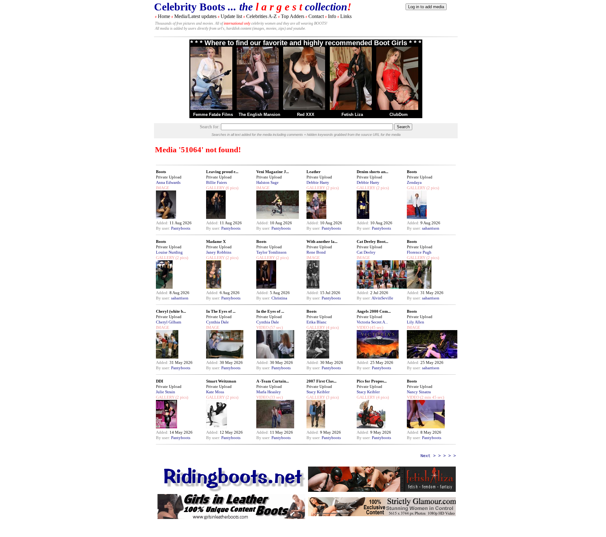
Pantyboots (180, 228)
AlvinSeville (382, 298)
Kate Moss (215, 391)
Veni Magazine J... (272, 171)
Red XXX (305, 114)
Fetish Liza (352, 114)
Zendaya (414, 182)
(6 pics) (231, 187)
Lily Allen (415, 322)
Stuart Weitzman (221, 381)
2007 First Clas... (321, 381)
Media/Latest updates (195, 16)
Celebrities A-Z (261, 16)
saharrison (430, 228)
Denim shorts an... (372, 171)
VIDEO (262, 327)
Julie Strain (165, 391)
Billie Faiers (216, 182)
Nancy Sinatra (419, 391)
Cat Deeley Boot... (372, 241)
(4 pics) (332, 327)
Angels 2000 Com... (374, 311)
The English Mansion (259, 114)
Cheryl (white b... (171, 311)
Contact (316, 16)
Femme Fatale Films (213, 114)
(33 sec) (276, 397)
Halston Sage (267, 182)
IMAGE (162, 187)
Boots (161, 171)
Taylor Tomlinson (271, 252)
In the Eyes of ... (270, 311)
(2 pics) (332, 187)
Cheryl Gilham (168, 322)
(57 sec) (276, 327)
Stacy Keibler (318, 391)
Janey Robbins (218, 252)
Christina (279, 298)
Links (346, 16)
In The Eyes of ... (220, 311)
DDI (159, 381)
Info (332, 16)
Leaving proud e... (222, 171)
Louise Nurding (169, 252)
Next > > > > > (438, 455)
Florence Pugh (419, 252)
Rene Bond (316, 252)
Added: (162, 222)
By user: (163, 228)
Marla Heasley (268, 391)
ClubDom (398, 114)
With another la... (321, 241)
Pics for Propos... (372, 381)
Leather (313, 171)
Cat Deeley (366, 252)
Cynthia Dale (217, 322)
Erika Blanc (316, 322)
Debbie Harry (317, 182)
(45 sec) (376, 327)
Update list (231, 16)
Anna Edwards (168, 182)
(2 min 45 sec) (431, 397)
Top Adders (292, 16)
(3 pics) (332, 397)
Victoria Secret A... (372, 322)
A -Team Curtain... (272, 381)
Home (164, 16)
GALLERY (215, 187)
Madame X (216, 241)
